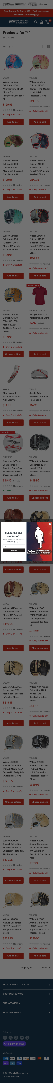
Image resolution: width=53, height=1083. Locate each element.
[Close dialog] (50, 524)
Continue (14, 550)
